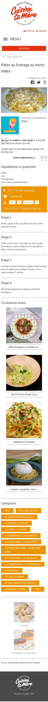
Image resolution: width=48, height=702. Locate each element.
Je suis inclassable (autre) (19, 516)
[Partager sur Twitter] (39, 83)
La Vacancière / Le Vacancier (21, 558)
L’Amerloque (12, 570)
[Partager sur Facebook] (32, 83)
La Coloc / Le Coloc (15, 529)
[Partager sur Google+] (45, 83)
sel (39, 208)
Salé (7, 510)
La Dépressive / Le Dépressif (21, 535)
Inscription (30, 31)
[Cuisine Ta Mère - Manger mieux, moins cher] (24, 13)
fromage (24, 208)
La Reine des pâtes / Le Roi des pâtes (22, 550)
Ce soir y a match (14, 576)
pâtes (34, 208)
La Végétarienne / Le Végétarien (23, 564)
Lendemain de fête (15, 589)
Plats (37, 589)
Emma (24, 120)
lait (30, 208)
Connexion (42, 31)
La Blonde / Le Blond (16, 523)
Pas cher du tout (28, 510)
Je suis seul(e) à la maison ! (20, 582)
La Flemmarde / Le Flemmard (21, 541)
